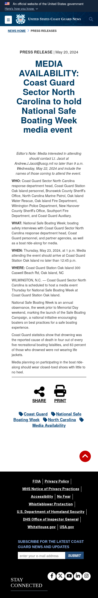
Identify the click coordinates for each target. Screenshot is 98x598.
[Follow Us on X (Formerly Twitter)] (60, 576)
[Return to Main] (85, 459)
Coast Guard (36, 414)
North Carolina (62, 419)
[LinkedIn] (78, 576)
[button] (22, 8)
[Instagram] (86, 576)
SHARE (39, 400)
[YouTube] (69, 576)
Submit (74, 555)
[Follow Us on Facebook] (52, 576)
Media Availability (49, 425)
